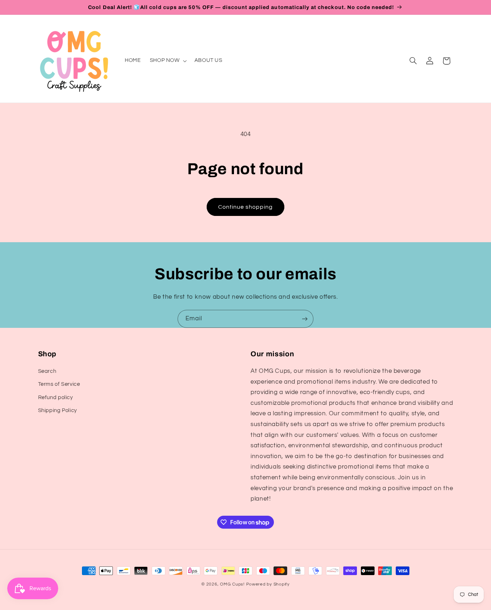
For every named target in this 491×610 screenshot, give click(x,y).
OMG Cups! (232, 584)
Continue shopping (245, 207)
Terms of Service (59, 384)
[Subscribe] (305, 318)
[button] (167, 61)
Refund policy (55, 397)
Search (47, 371)
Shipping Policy (57, 410)
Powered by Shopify (268, 584)
